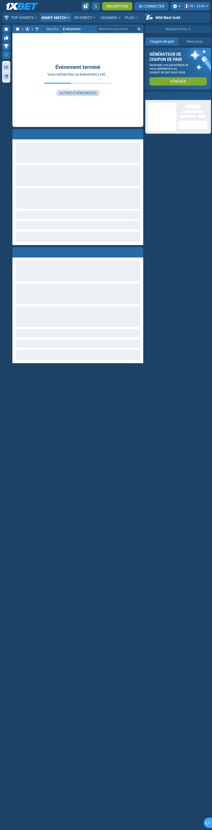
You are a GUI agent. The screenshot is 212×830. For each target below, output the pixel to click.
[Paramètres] (177, 6)
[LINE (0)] (17, 29)
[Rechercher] (139, 29)
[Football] (27, 29)
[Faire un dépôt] (96, 6)
